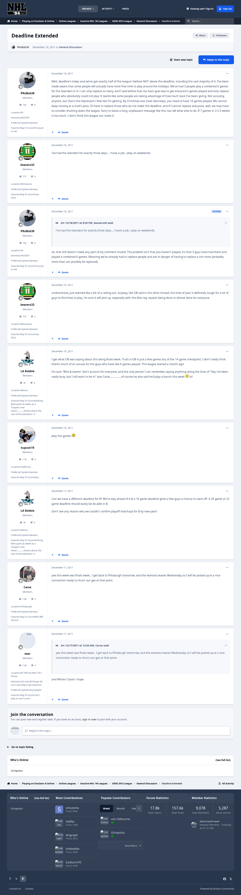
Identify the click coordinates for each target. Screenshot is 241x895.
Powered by (217, 888)
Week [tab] (106, 808)
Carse (27, 587)
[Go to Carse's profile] (27, 574)
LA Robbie (27, 371)
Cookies (29, 888)
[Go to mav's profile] (27, 640)
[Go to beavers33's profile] (27, 151)
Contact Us (15, 888)
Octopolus (17, 770)
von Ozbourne (120, 819)
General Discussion (70, 47)
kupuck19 (27, 448)
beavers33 (27, 165)
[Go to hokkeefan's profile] (59, 850)
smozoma (72, 808)
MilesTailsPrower (210, 821)
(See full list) (223, 760)
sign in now (89, 719)
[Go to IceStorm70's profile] (59, 864)
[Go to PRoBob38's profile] (13, 47)
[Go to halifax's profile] (59, 823)
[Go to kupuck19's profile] (27, 434)
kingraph (72, 835)
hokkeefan (73, 849)
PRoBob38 (23, 47)
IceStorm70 (73, 862)
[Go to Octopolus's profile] (105, 834)
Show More (131, 845)
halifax (70, 821)
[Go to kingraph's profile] (59, 837)
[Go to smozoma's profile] (59, 809)
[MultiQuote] (52, 132)
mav (27, 654)
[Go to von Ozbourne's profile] (105, 821)
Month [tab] (121, 808)
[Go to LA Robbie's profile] (27, 358)
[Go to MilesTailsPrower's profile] (194, 825)
